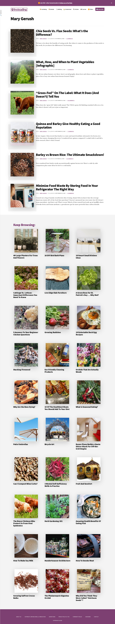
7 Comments (71, 131)
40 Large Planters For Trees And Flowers (25, 256)
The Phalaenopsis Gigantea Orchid (57, 596)
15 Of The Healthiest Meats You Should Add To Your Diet (57, 408)
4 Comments (71, 69)
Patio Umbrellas (20, 444)
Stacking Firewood (21, 369)
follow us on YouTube (66, 3)
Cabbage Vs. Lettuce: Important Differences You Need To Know (25, 294)
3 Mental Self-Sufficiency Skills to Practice (56, 484)
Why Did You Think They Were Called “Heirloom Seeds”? (86, 597)
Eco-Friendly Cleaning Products (54, 370)
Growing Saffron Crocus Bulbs (24, 596)
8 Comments (71, 193)
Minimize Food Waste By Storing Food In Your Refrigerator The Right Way (67, 187)
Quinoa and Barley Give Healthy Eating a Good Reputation (68, 125)
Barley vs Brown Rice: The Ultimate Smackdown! (70, 155)
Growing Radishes (53, 332)
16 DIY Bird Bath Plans (54, 255)
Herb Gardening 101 (54, 521)
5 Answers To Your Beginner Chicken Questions (25, 333)
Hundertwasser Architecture (57, 560)
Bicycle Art (49, 444)
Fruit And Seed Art (84, 483)
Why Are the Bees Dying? (24, 407)
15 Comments (69, 158)
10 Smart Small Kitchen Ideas (86, 256)
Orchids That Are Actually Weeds (87, 370)
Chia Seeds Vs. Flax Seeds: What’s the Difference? (62, 33)
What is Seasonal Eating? (87, 407)
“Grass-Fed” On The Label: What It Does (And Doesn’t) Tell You (67, 94)
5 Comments (69, 38)
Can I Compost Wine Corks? (25, 483)
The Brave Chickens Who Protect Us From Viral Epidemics (24, 523)
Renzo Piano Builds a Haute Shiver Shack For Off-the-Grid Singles (88, 446)
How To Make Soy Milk (23, 560)
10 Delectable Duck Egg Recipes (86, 333)
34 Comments (71, 100)
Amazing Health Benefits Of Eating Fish (88, 522)
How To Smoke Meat (85, 560)
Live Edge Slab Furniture (56, 292)
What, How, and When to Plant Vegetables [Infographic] (65, 64)
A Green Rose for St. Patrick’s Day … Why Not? (87, 293)
